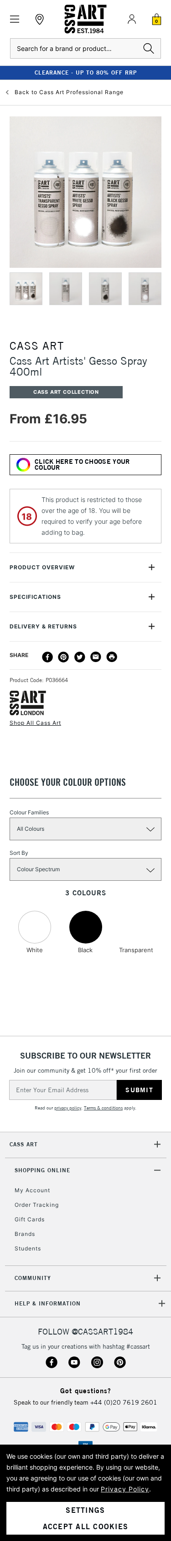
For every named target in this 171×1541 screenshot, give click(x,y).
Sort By (19, 852)
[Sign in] (131, 19)
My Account (32, 1190)
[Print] (111, 657)
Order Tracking (37, 1204)
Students (28, 1248)
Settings (85, 1510)
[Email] (95, 657)
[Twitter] (79, 657)
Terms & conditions (103, 1108)
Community (33, 1278)
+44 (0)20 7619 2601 (123, 1402)
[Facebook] (47, 657)
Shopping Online (42, 1170)
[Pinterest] (63, 657)
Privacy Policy (125, 1489)
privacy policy (67, 1108)
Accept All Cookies (86, 1526)
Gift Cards (30, 1219)
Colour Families (29, 812)
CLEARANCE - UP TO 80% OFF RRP (86, 72)
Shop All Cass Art (35, 723)
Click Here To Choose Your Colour (82, 464)
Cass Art (24, 1144)
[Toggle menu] (14, 19)
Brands (25, 1233)
